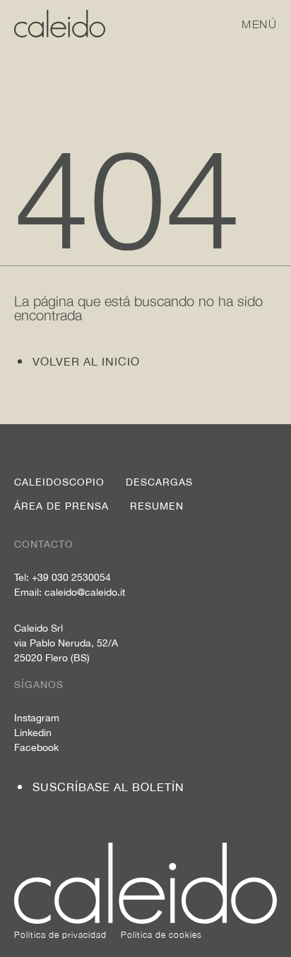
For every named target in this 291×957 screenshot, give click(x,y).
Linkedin (33, 732)
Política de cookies (161, 934)
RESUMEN (157, 506)
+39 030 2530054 (71, 577)
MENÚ (259, 24)
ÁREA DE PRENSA (61, 506)
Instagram (36, 717)
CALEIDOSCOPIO (59, 482)
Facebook (36, 747)
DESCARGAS (159, 482)
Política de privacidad (60, 934)
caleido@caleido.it (84, 592)
